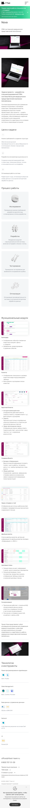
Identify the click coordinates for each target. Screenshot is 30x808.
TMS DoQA (5, 770)
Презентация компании (9, 767)
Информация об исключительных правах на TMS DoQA (14, 776)
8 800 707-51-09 (8, 762)
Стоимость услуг (7, 772)
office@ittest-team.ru (10, 758)
